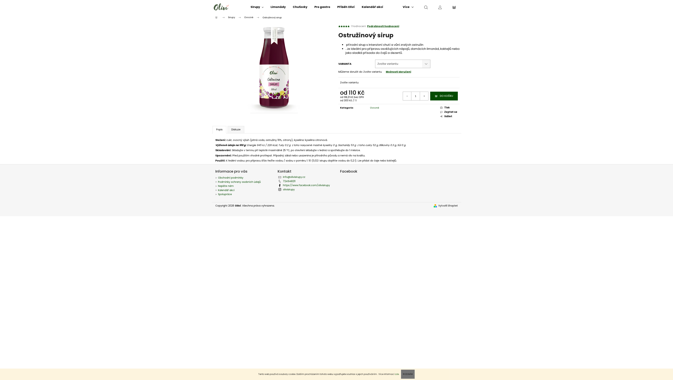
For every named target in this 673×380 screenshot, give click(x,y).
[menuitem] (257, 7)
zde (397, 374)
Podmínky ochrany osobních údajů (239, 182)
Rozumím (408, 374)
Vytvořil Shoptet (448, 205)
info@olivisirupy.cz (294, 177)
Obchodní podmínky (230, 177)
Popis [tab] (219, 129)
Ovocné (374, 107)
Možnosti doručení (398, 72)
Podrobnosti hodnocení (383, 26)
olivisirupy (289, 189)
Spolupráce (225, 194)
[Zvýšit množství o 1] (424, 96)
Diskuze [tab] (236, 129)
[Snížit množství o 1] (407, 96)
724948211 (289, 181)
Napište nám (226, 186)
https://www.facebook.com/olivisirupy (306, 185)
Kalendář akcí (226, 190)
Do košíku (446, 96)
